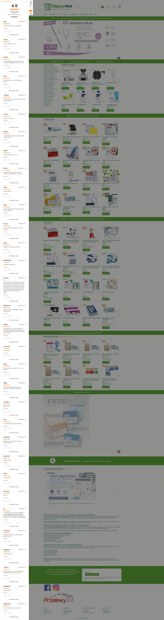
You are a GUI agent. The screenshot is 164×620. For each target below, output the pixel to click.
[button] (1, 1)
